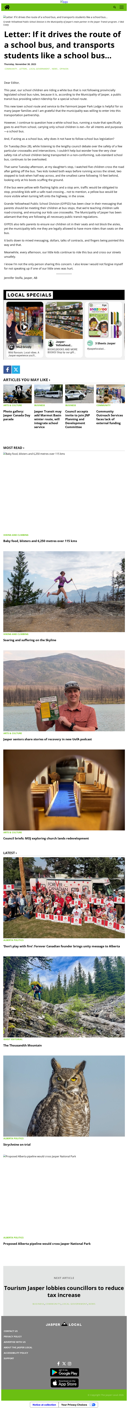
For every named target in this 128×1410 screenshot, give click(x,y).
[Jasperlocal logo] (64, 1324)
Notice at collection (44, 1404)
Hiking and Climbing (15, 534)
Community (11, 68)
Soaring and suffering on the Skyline (29, 640)
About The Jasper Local (18, 1347)
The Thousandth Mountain (22, 1045)
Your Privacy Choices (74, 1404)
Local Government (39, 68)
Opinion (64, 68)
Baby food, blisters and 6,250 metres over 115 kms (40, 541)
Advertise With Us (15, 1341)
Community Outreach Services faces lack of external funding (109, 417)
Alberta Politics (13, 940)
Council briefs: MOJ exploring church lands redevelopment (46, 838)
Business (39, 405)
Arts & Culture (12, 405)
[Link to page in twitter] (16, 370)
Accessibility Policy (16, 1352)
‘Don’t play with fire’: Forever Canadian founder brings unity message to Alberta (61, 946)
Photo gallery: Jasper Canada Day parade (16, 415)
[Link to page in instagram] (69, 1363)
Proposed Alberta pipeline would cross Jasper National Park (47, 1243)
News (54, 68)
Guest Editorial (13, 1039)
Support (9, 1358)
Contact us (11, 1331)
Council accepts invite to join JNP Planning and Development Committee (77, 419)
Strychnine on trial (17, 1144)
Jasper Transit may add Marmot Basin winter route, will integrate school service (48, 419)
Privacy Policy (13, 1336)
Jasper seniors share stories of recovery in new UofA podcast (47, 739)
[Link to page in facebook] (7, 370)
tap (121, 7)
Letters (23, 68)
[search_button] (114, 7)
